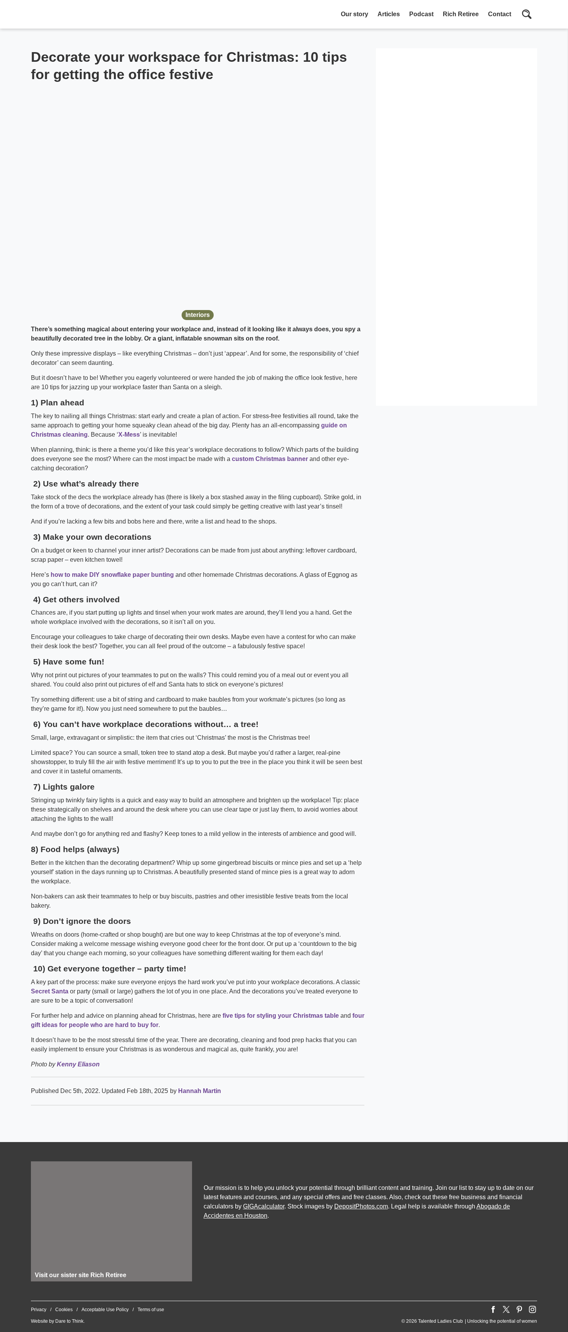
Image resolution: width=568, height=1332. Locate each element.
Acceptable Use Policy (105, 1309)
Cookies (64, 1309)
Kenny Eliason (78, 1064)
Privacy (38, 1309)
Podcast (421, 14)
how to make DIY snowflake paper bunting (112, 574)
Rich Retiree (461, 14)
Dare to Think (69, 1321)
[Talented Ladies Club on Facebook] (493, 1309)
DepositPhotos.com (361, 1206)
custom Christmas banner (270, 459)
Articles (389, 14)
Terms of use (151, 1309)
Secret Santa (49, 991)
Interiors (197, 315)
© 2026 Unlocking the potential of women (469, 1321)
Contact (499, 14)
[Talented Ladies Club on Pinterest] (519, 1309)
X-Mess (129, 434)
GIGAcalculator (263, 1206)
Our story (354, 14)
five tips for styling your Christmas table (281, 1015)
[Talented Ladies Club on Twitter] (506, 1309)
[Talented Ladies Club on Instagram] (532, 1309)
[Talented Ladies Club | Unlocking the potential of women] (112, 15)
